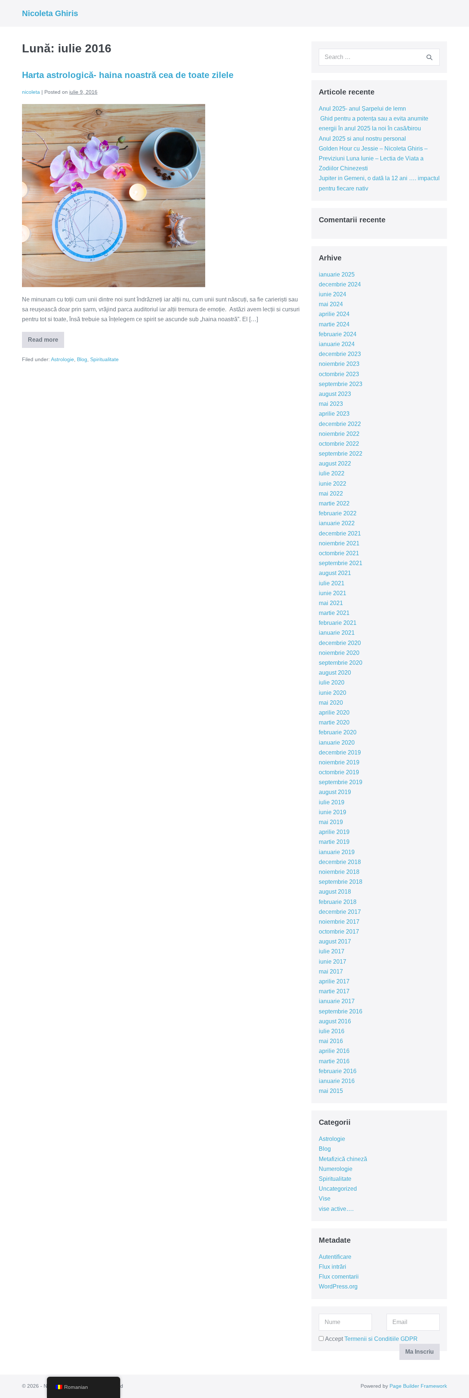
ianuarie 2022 (337, 523)
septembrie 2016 (340, 1011)
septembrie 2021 (340, 563)
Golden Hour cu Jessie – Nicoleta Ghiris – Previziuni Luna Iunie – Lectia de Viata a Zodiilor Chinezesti (373, 158)
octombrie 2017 (339, 931)
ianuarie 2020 (337, 742)
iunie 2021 (332, 593)
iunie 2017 (332, 961)
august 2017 (335, 941)
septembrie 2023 (340, 384)
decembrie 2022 (340, 424)
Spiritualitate (104, 359)
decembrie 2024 (340, 284)
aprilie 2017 (334, 981)
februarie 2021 (338, 623)
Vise (324, 1198)
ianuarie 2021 (337, 633)
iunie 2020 (332, 693)
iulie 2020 (331, 682)
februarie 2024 (338, 334)
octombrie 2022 (339, 444)
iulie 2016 (331, 1031)
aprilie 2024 (334, 314)
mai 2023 (331, 404)
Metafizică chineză (343, 1159)
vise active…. (336, 1209)
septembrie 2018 (340, 882)
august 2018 (335, 892)
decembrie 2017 (340, 912)
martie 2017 (334, 991)
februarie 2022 (338, 513)
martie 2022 (334, 503)
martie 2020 (334, 722)
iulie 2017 (331, 951)
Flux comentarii (339, 1276)
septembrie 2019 (340, 782)
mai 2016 (331, 1041)
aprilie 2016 (334, 1051)
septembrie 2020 (340, 663)
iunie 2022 (332, 484)
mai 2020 (331, 703)
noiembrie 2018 (339, 872)
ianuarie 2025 (337, 274)
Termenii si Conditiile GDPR (381, 1339)
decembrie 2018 (340, 862)
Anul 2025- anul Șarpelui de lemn (362, 108)
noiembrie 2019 (339, 762)
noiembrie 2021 (339, 543)
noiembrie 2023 (339, 364)
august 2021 (335, 573)
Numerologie (335, 1169)
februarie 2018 (338, 902)
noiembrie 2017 (339, 922)
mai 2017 (331, 971)
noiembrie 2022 (339, 434)
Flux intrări (332, 1267)
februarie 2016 (338, 1071)
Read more (46, 342)
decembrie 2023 (340, 354)
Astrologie (62, 359)
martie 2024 (334, 324)
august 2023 (335, 394)
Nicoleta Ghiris (50, 13)
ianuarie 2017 (337, 1001)
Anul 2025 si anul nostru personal (362, 139)
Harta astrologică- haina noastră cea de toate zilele (127, 75)
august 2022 (335, 463)
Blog (82, 359)
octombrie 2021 (339, 553)
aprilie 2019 (334, 832)
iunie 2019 (332, 812)
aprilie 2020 (334, 712)
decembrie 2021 (340, 533)
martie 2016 (334, 1061)
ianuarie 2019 (337, 852)
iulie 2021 (331, 583)
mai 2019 (331, 822)
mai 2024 (331, 304)
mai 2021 (331, 603)
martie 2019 (334, 842)
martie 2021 (334, 613)
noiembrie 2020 (339, 653)
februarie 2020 (338, 732)
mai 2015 (331, 1091)
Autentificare (335, 1257)
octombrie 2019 (339, 772)
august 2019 (335, 792)
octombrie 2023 (339, 374)
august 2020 (335, 673)
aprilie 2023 (334, 414)
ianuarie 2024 (337, 344)
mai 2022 (331, 493)
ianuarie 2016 (337, 1081)
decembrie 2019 (340, 752)
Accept (371, 1339)
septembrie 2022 (340, 453)
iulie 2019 (331, 802)
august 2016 (335, 1021)
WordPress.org (338, 1286)
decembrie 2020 (340, 643)
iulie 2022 (331, 473)
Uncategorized (338, 1189)
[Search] (429, 57)
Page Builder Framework (418, 1386)
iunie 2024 (332, 294)
